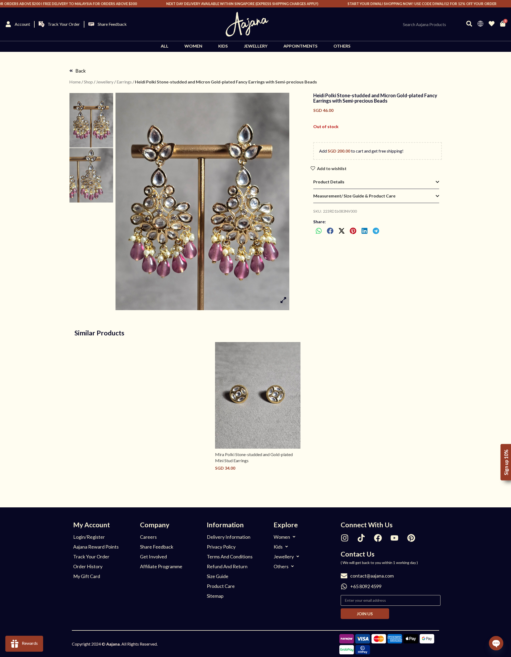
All (164, 45)
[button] (319, 231)
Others (342, 45)
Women (193, 45)
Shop (88, 81)
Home (75, 81)
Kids (223, 45)
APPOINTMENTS (300, 45)
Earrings (124, 81)
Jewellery (255, 45)
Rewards (30, 643)
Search (466, 24)
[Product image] (257, 395)
